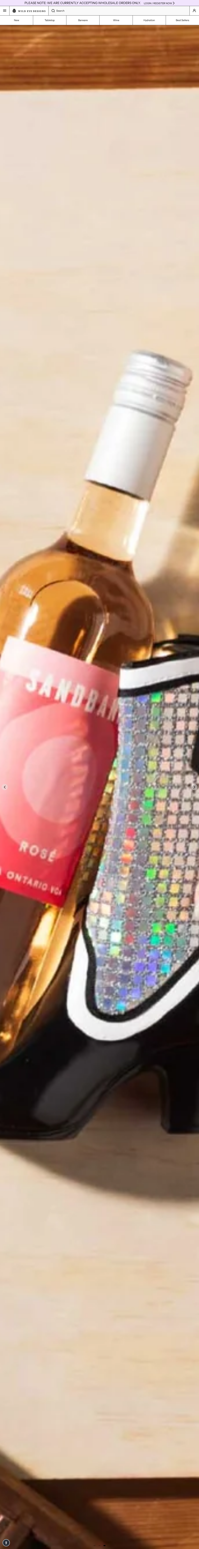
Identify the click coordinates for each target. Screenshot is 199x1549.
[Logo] (28, 10)
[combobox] (119, 11)
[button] (6, 1543)
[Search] (51, 11)
